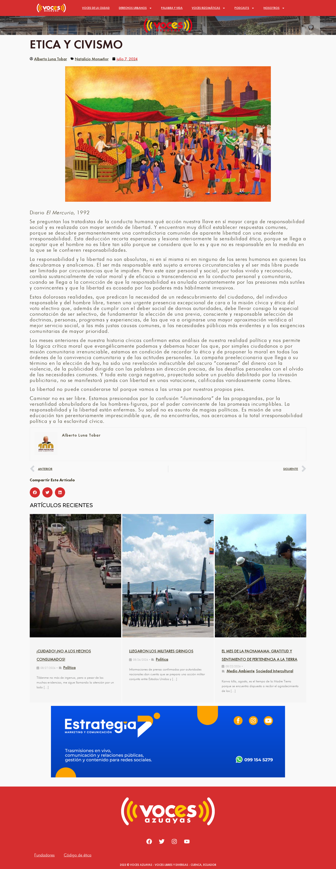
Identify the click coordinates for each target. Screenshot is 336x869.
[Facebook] (149, 841)
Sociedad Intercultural (274, 670)
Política (69, 667)
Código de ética (77, 855)
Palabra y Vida (172, 8)
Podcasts (242, 8)
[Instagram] (174, 841)
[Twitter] (162, 841)
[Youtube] (187, 841)
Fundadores (44, 855)
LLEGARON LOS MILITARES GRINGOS (161, 651)
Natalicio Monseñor (92, 58)
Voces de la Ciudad (96, 8)
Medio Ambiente (241, 670)
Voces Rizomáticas (206, 8)
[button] (35, 492)
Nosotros (272, 8)
